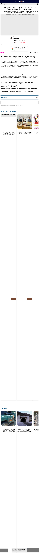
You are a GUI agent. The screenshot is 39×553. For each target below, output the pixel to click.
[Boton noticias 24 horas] (4, 4)
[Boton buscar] (2, 4)
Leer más (13, 299)
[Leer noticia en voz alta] (14, 42)
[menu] (1, 1)
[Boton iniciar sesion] (38, 4)
